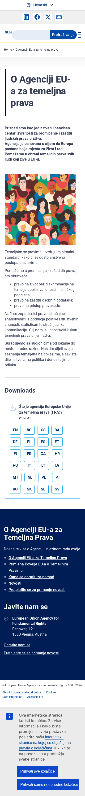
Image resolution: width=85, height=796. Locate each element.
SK (29, 489)
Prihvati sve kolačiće (37, 771)
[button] (26, 17)
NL (30, 477)
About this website (14, 692)
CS (43, 430)
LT (43, 465)
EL (29, 442)
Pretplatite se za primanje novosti (36, 589)
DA (57, 430)
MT (15, 477)
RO (15, 489)
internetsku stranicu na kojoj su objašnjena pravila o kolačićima (45, 742)
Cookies (51, 692)
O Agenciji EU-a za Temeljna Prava (37, 557)
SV (57, 489)
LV (57, 465)
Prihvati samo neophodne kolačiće (49, 785)
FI (15, 453)
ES (43, 442)
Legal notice (33, 692)
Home (8, 49)
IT (29, 465)
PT (57, 477)
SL (43, 489)
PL (44, 477)
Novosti (14, 583)
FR (29, 453)
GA (43, 453)
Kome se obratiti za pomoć (31, 577)
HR (57, 453)
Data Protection (12, 697)
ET (57, 442)
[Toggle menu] (78, 35)
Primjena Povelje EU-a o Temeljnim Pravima (38, 567)
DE (15, 442)
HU (15, 465)
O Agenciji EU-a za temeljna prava (37, 49)
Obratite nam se (17, 645)
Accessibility (35, 697)
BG (29, 430)
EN (15, 430)
